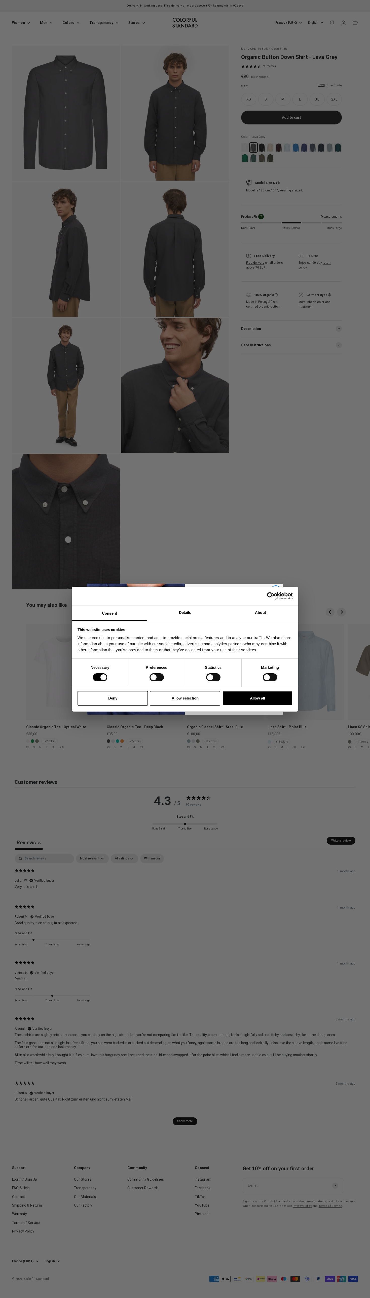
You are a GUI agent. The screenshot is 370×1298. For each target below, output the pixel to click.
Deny (112, 698)
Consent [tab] (109, 613)
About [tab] (260, 612)
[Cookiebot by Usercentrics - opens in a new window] (271, 596)
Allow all (257, 698)
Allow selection (185, 698)
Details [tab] (185, 612)
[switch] (157, 677)
